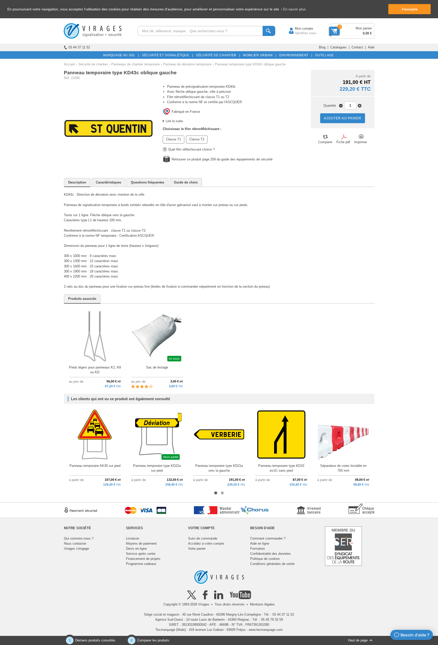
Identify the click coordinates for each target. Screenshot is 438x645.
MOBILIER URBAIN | (259, 55)
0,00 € (367, 33)
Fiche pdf (343, 142)
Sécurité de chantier (93, 64)
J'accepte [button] (409, 9)
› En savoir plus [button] (293, 9)
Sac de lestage (157, 367)
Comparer (325, 142)
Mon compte (299, 28)
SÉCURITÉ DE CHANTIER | (217, 55)
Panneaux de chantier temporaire (135, 64)
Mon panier (364, 28)
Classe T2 (196, 139)
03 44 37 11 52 (79, 47)
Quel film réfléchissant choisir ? (191, 149)
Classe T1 (173, 139)
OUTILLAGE (323, 55)
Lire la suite (174, 121)
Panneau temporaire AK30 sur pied (94, 466)
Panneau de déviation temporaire (187, 64)
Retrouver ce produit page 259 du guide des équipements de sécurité (222, 159)
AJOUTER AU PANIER (342, 118)
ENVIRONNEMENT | (295, 55)
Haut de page (358, 640)
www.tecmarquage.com (266, 630)
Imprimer (360, 142)
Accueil (69, 64)
